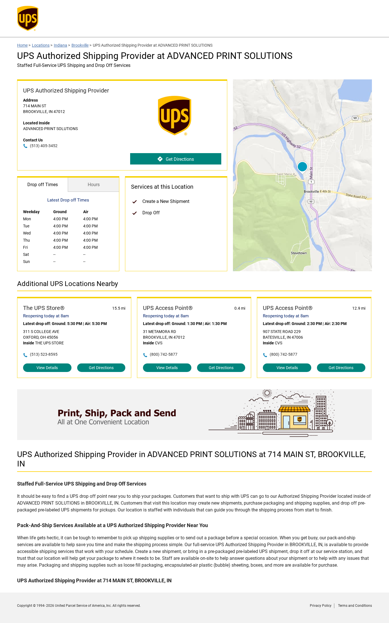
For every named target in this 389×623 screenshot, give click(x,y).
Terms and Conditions (355, 606)
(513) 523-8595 (44, 354)
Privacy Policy (320, 606)
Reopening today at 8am (46, 315)
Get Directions (180, 159)
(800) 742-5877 (163, 354)
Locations (41, 45)
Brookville (80, 45)
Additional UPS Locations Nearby (67, 284)
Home (22, 45)
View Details (47, 367)
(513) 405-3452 (44, 145)
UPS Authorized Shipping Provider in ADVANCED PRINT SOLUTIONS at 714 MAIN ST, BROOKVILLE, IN (191, 459)
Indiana (60, 45)
